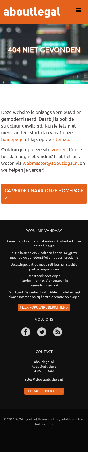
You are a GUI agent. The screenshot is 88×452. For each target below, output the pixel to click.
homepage (12, 139)
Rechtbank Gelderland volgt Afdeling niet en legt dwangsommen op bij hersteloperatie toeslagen (44, 294)
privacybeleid (60, 419)
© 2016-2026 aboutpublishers (26, 419)
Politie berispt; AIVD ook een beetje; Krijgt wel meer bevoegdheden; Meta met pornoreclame (44, 254)
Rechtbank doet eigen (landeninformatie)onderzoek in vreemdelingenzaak (44, 280)
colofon (77, 419)
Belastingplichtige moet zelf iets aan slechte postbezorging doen (44, 266)
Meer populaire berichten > (44, 307)
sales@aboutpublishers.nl (44, 379)
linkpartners (44, 424)
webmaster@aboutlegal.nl (51, 163)
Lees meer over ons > (44, 391)
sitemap (60, 139)
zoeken (59, 149)
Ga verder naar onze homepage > (44, 193)
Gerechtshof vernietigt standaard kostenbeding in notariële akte (44, 243)
